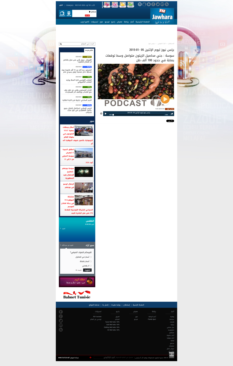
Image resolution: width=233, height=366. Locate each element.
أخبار (132, 22)
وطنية (89, 67)
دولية (172, 324)
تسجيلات (94, 22)
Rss (61, 330)
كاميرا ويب (84, 22)
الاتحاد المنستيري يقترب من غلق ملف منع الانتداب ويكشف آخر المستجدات (78, 91)
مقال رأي (171, 351)
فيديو (107, 22)
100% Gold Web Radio (113, 324)
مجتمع (89, 57)
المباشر (117, 319)
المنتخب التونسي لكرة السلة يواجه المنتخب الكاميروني (79, 81)
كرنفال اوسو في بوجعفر (68, 185)
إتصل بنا (105, 305)
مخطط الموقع (94, 305)
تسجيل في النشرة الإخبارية (124, 357)
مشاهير (171, 332)
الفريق (118, 316)
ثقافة (172, 340)
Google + (61, 316)
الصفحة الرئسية (138, 305)
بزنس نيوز (170, 109)
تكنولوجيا (171, 330)
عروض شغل (170, 348)
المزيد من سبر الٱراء (67, 245)
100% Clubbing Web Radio (112, 327)
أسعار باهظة (84, 261)
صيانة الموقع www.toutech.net (68, 357)
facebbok (61, 312)
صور (101, 22)
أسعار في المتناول (82, 257)
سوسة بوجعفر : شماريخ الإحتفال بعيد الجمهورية (68, 173)
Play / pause (105, 113)
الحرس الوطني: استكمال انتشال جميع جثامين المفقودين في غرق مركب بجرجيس (78, 110)
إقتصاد (172, 322)
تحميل (101, 113)
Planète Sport (152, 319)
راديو (113, 22)
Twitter (61, 321)
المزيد (63, 228)
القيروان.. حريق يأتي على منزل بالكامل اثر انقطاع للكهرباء (77, 61)
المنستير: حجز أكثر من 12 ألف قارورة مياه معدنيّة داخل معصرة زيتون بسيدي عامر (77, 71)
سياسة (172, 319)
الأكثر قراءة (89, 50)
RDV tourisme (97, 316)
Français (69, 5)
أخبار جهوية (170, 335)
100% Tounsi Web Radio (112, 322)
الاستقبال (171, 43)
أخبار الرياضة (152, 316)
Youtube (61, 325)
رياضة (126, 22)
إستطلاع (126, 305)
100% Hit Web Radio (113, 330)
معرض (119, 22)
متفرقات (171, 346)
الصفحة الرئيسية (143, 22)
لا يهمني (85, 265)
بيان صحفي (170, 327)
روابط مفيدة (116, 305)
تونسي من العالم (95, 319)
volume (171, 113)
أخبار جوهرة (170, 338)
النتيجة (79, 270)
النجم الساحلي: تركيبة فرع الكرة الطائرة (77, 100)
